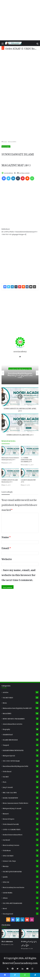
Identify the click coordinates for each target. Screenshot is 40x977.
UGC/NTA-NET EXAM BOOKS (12, 903)
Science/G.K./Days (9, 860)
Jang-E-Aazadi (8, 787)
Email (6, 547)
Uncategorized (8, 913)
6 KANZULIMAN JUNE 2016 (28, 480)
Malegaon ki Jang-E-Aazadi (12, 808)
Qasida (5, 876)
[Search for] (37, 44)
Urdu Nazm (7, 850)
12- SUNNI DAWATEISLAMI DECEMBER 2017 (26, 459)
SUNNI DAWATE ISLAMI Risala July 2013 (10, 480)
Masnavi (6, 813)
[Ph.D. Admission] (10, 933)
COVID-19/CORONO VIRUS (11, 829)
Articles (5, 692)
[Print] (34, 286)
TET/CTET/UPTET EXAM (11, 760)
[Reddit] (27, 178)
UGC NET (6, 776)
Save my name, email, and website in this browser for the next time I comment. (18, 574)
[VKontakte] (27, 286)
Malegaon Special (9, 755)
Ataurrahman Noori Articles (12, 723)
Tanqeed (6, 745)
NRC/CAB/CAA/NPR (10, 792)
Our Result (6, 839)
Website (7, 558)
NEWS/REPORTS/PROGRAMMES (14, 718)
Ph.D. (4, 781)
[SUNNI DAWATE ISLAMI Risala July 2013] (10, 472)
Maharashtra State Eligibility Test (17, 708)
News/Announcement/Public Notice (15, 803)
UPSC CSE (6, 882)
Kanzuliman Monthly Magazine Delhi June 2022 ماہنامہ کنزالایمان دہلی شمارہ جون (20, 375)
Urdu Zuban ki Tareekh (11, 824)
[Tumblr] (18, 178)
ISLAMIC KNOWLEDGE (10, 739)
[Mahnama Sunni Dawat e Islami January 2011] (10, 450)
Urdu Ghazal (7, 771)
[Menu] (3, 44)
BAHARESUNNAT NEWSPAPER (13, 750)
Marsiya (6, 866)
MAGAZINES (12, 141)
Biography (6, 729)
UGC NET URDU (8, 697)
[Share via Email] (30, 286)
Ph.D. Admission (7, 941)
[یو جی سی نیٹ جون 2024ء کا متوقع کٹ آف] (29, 933)
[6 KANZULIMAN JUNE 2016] (29, 472)
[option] (20, 373)
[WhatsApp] (32, 178)
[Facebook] (4, 178)
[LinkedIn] (13, 178)
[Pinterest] (23, 178)
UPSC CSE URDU (8, 855)
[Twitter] (8, 178)
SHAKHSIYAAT (8, 734)
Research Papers (8, 818)
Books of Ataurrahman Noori (12, 834)
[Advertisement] (20, 20)
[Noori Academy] (13, 43)
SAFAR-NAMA (7, 892)
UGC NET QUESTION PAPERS (12, 871)
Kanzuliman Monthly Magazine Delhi (20, 369)
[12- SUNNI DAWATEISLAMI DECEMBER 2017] (29, 450)
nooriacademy (8, 172)
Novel (5, 908)
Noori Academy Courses (11, 845)
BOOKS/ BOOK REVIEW (10, 797)
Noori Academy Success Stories (13, 887)
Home (5, 141)
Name (6, 536)
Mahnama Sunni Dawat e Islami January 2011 (10, 458)
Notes (5, 702)
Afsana (5, 897)
